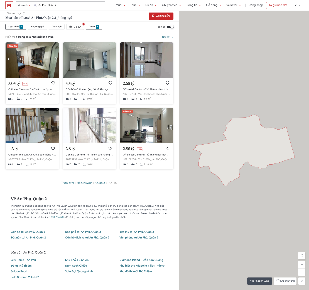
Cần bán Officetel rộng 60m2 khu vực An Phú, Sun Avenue (89, 89)
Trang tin (191, 5)
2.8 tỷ (70, 149)
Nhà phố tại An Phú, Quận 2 (83, 232)
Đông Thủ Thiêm (21, 266)
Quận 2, (51, 94)
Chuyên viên (169, 5)
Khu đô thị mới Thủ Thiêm (135, 271)
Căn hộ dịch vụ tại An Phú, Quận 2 (87, 238)
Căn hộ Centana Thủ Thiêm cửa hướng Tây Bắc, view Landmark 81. (89, 155)
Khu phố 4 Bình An (77, 260)
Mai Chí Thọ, (30, 94)
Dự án (149, 5)
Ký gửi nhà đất (278, 5)
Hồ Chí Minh (84, 183)
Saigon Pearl (19, 271)
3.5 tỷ (70, 84)
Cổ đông (211, 5)
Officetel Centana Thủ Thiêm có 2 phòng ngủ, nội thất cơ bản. (32, 89)
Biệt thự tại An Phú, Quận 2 (136, 232)
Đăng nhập (256, 5)
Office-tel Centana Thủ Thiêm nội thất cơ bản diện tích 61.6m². (146, 155)
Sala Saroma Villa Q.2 (25, 277)
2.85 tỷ (128, 149)
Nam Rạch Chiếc (76, 266)
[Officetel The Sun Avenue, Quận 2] (32, 142)
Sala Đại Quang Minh (79, 271)
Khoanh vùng (287, 281)
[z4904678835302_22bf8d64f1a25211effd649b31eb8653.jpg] (32, 77)
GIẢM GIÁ (13, 46)
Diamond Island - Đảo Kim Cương (141, 260)
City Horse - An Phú (23, 260)
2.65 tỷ (128, 84)
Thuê (134, 5)
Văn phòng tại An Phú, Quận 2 (138, 238)
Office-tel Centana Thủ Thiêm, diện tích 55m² (146, 89)
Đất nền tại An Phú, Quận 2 (28, 238)
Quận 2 (100, 183)
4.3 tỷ (13, 149)
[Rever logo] (9, 5)
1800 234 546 (57, 217)
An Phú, (42, 94)
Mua (118, 5)
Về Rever (231, 5)
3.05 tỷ (14, 84)
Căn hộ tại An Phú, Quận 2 (28, 232)
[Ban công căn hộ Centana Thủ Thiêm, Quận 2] (89, 142)
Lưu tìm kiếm (162, 16)
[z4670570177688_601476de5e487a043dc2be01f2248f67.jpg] (146, 77)
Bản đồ (162, 27)
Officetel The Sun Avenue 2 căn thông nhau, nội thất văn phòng (32, 155)
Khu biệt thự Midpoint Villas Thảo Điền (143, 266)
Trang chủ (67, 183)
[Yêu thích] (53, 83)
